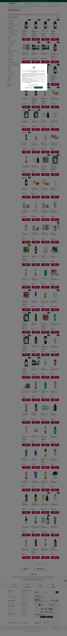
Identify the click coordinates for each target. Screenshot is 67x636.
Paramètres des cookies (33, 84)
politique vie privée (28, 82)
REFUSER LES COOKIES (29, 87)
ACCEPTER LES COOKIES (38, 87)
